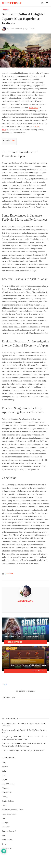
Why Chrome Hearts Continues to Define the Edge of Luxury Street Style (23, 724)
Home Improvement (9, 814)
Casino (4, 771)
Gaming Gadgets (7, 801)
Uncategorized (7, 848)
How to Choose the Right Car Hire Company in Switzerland (23, 750)
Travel (4, 844)
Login (4, 685)
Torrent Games (7, 840)
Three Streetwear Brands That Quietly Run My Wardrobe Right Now (24, 731)
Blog (3, 762)
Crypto (4, 780)
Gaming (4, 797)
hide (13, 141)
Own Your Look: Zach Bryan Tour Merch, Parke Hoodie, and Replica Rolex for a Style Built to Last (23, 745)
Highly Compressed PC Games (12, 810)
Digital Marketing (8, 784)
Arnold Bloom (15, 29)
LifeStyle (5, 10)
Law (3, 818)
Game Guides (6, 792)
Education (5, 788)
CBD (3, 775)
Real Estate (6, 827)
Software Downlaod (9, 831)
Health (4, 805)
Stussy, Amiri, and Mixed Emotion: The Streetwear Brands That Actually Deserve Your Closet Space (24, 738)
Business (5, 767)
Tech (3, 835)
